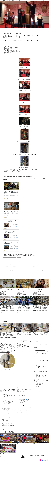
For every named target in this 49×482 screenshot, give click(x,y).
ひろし (18, 392)
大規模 (17, 294)
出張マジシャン (15, 460)
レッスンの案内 (34, 341)
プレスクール (14, 337)
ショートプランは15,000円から (41, 348)
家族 (19, 294)
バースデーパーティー (4, 443)
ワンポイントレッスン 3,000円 (41, 353)
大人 (36, 294)
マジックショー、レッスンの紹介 (43, 341)
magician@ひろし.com (22, 396)
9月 (8, 337)
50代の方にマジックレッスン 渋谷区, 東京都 (24, 332)
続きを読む (2, 292)
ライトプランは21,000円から (40, 350)
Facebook (28, 403)
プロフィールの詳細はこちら (5, 352)
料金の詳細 (39, 386)
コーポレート (1, 337)
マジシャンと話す (6, 257)
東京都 (1, 294)
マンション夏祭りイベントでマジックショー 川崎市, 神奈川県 (24, 306)
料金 (35, 343)
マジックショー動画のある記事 (37, 455)
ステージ (28, 310)
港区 (40, 294)
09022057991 (21, 402)
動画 (4, 429)
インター (6, 310)
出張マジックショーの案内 (27, 341)
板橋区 (3, 294)
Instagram (24, 403)
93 (23, 340)
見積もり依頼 (19, 257)
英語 (24, 294)
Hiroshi (7, 460)
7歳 (35, 310)
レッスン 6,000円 (38, 354)
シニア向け (37, 310)
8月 (4, 310)
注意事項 (35, 386)
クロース (36, 293)
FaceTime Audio (24, 400)
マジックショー (18, 293)
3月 (34, 310)
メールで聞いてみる (12, 257)
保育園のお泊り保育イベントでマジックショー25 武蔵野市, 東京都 (8, 333)
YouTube (27, 405)
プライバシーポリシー (32, 460)
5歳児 (6, 337)
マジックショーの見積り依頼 (5, 387)
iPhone (20, 400)
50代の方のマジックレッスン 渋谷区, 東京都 (40, 332)
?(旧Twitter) (21, 403)
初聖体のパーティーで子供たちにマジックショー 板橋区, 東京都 (7, 289)
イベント (22, 310)
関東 (5, 294)
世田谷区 (41, 310)
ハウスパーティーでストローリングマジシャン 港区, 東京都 (40, 289)
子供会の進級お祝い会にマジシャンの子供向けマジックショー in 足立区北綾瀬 (33, 270)
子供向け (1, 293)
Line (23, 401)
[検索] (22, 457)
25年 (5, 337)
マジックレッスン (3, 453)
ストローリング (12, 310)
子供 (18, 294)
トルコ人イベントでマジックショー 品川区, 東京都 (24, 289)
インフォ (47, 0)
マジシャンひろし (3, 343)
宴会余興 (3, 293)
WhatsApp (20, 401)
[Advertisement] (20, 472)
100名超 (2, 310)
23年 (3, 310)
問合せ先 (18, 387)
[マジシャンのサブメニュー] (10, 0)
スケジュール (19, 343)
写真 (33, 294)
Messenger (20, 399)
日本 (20, 294)
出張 (35, 294)
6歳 (7, 337)
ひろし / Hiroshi (7, 369)
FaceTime (28, 400)
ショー (10, 310)
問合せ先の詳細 (19, 412)
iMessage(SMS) (27, 401)
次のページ (25, 313)
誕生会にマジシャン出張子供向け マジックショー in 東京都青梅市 (13, 270)
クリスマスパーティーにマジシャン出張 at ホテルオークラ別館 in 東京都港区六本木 (24, 36)
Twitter (44, 178)
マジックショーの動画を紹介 (27, 455)
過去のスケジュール (20, 347)
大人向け (34, 443)
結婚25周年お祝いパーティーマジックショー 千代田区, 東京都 (7, 306)
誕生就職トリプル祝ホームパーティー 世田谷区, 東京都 (40, 306)
